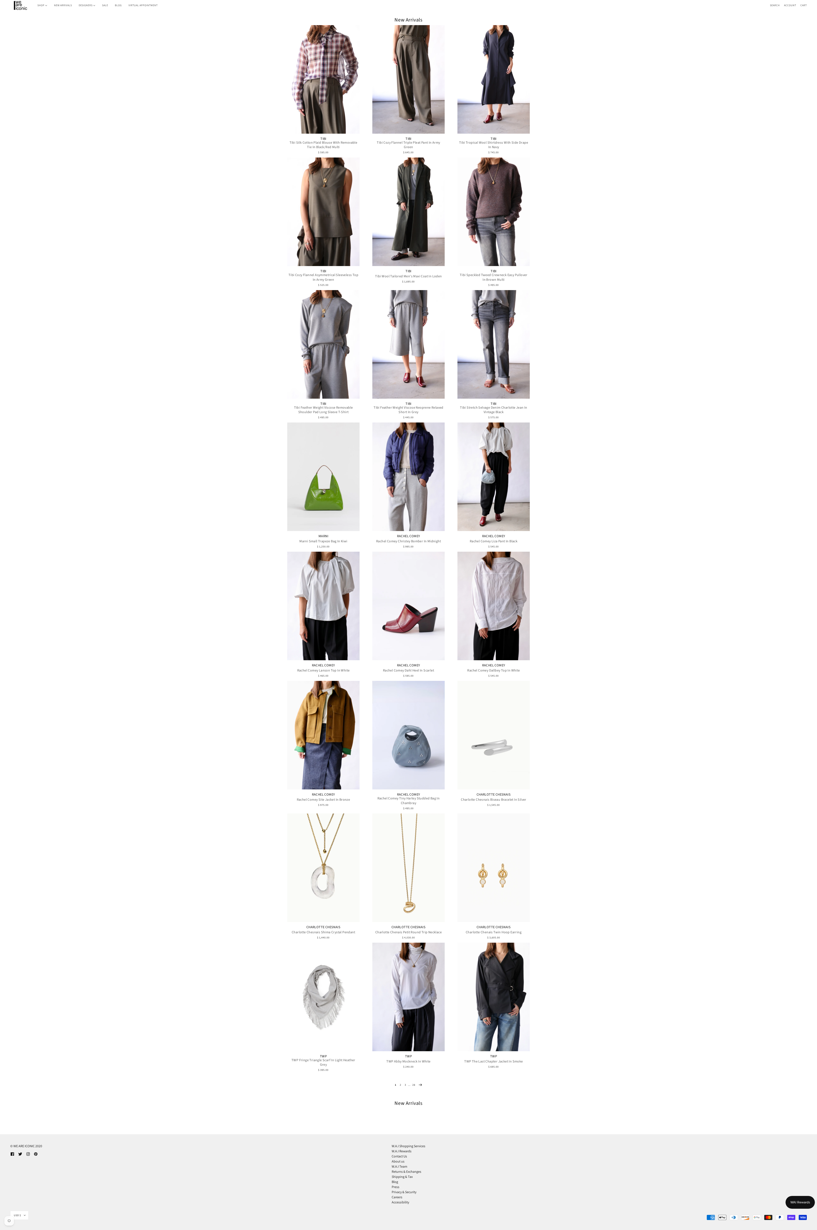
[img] (12, 1154)
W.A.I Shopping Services (408, 1146)
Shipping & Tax (402, 1176)
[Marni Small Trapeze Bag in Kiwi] (323, 476)
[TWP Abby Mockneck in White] (408, 997)
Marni (323, 536)
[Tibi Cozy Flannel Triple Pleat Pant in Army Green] (408, 79)
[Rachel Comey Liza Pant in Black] (493, 476)
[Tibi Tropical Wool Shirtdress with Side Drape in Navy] (493, 79)
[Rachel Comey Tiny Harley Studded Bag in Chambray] (408, 735)
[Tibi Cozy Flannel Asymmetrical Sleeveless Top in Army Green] (323, 212)
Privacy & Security (404, 1192)
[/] (20, 5)
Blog (395, 1182)
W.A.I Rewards (401, 1151)
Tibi (323, 138)
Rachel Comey (408, 536)
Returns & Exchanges (406, 1171)
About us (398, 1161)
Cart (803, 5)
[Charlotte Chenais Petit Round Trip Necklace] (408, 867)
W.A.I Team (399, 1166)
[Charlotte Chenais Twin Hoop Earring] (493, 867)
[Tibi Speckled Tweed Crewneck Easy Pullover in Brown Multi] (493, 212)
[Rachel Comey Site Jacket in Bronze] (323, 735)
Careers (397, 1197)
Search (775, 5)
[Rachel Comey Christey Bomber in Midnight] (408, 476)
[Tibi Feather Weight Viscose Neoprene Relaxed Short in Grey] (408, 344)
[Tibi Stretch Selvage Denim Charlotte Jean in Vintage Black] (493, 344)
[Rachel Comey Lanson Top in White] (323, 606)
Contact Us (399, 1156)
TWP (323, 1056)
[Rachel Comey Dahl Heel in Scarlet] (408, 606)
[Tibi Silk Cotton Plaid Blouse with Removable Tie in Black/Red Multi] (323, 79)
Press (395, 1187)
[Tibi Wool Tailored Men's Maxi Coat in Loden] (408, 212)
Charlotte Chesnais (494, 794)
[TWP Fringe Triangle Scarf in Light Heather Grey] (323, 997)
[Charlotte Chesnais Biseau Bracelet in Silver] (493, 735)
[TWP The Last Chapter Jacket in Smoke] (493, 997)
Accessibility (400, 1202)
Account (790, 5)
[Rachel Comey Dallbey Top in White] (493, 606)
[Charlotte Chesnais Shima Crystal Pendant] (323, 867)
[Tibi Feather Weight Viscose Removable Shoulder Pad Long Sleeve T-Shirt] (323, 344)
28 (413, 1084)
